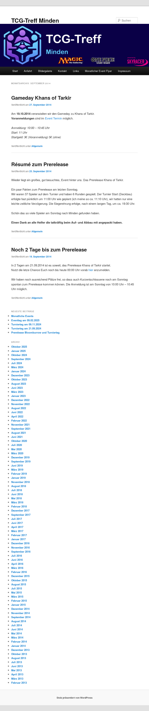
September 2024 (20, 359)
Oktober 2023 (19, 379)
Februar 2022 (19, 420)
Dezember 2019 (20, 457)
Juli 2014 (16, 625)
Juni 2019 (17, 465)
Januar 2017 (18, 539)
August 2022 (18, 408)
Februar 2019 (19, 473)
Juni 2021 (17, 437)
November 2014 (20, 613)
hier (90, 270)
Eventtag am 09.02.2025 (25, 320)
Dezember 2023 (20, 375)
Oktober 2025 (19, 346)
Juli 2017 (16, 519)
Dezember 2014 (20, 609)
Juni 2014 (17, 629)
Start (15, 71)
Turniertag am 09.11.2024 (26, 324)
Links (76, 71)
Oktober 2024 (19, 355)
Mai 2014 (16, 633)
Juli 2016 (16, 555)
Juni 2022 (17, 412)
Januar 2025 (18, 351)
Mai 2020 (16, 449)
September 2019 (20, 461)
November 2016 (20, 547)
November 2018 (20, 482)
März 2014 (17, 637)
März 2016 (17, 568)
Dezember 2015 (20, 576)
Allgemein (36, 146)
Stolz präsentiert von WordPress (75, 697)
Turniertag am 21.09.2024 (26, 328)
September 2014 (20, 617)
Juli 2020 (16, 445)
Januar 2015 (18, 604)
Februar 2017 (19, 535)
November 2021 (20, 424)
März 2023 (17, 392)
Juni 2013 (17, 666)
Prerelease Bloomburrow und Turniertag (35, 332)
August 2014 (18, 621)
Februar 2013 (19, 682)
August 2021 (18, 433)
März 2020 (17, 453)
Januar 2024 (18, 371)
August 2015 (18, 584)
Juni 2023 (17, 388)
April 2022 (17, 416)
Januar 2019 (18, 477)
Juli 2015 (16, 588)
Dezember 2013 (20, 650)
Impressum (124, 71)
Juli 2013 (16, 662)
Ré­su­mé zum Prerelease (39, 164)
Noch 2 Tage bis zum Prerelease (49, 249)
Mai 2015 (16, 592)
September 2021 (20, 428)
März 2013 (17, 678)
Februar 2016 (19, 572)
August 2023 (18, 383)
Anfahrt (28, 71)
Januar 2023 (18, 396)
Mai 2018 (16, 498)
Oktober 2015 (19, 580)
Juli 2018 (16, 490)
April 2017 (17, 527)
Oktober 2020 (19, 441)
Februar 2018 (19, 506)
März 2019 (17, 469)
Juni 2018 (17, 494)
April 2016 (17, 564)
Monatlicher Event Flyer (98, 71)
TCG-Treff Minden (35, 20)
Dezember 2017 (20, 510)
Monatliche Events (22, 316)
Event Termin (54, 118)
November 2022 (20, 404)
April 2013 (17, 674)
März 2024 (17, 367)
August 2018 (18, 486)
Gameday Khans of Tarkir (41, 97)
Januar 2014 (18, 646)
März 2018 (17, 502)
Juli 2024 (16, 363)
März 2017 (17, 531)
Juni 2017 (17, 523)
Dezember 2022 (20, 400)
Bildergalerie (45, 71)
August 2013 (18, 658)
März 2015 (17, 596)
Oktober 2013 (19, 654)
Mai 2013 (16, 670)
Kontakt (62, 71)
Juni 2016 (17, 560)
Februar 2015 (19, 600)
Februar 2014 (19, 641)
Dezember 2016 (20, 543)
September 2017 (20, 515)
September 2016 (20, 551)
